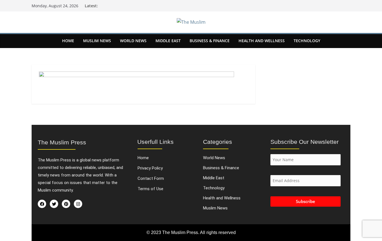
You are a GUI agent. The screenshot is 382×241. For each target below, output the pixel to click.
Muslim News (97, 40)
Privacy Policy (150, 168)
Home (68, 40)
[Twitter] (54, 204)
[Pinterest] (66, 204)
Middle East (168, 40)
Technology (307, 40)
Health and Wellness (262, 40)
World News (133, 40)
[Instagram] (78, 204)
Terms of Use (150, 189)
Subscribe (305, 201)
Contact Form (151, 178)
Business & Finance (210, 40)
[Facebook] (42, 204)
